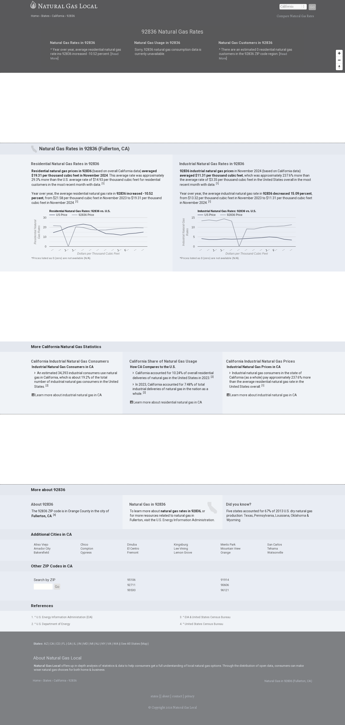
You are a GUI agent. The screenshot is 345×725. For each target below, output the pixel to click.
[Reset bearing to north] (339, 66)
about (165, 696)
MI (91, 643)
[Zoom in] (339, 53)
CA (52, 643)
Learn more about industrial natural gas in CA (68, 395)
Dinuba (132, 544)
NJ (97, 643)
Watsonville (275, 552)
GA (70, 643)
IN (79, 643)
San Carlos (274, 544)
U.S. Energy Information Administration (185, 520)
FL (63, 643)
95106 (131, 580)
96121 (225, 590)
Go (312, 7)
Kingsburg (181, 544)
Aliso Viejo (41, 544)
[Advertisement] (172, 107)
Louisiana (282, 515)
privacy (189, 696)
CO (58, 643)
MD (85, 643)
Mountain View (231, 548)
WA (115, 643)
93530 (131, 590)
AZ (46, 643)
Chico (84, 544)
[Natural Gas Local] (33, 6)
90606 (225, 585)
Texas (248, 515)
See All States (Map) (135, 643)
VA (109, 643)
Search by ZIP (44, 580)
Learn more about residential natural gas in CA (168, 402)
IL (75, 643)
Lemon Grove (183, 552)
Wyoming (233, 520)
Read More (86, 55)
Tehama (272, 548)
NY (103, 643)
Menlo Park (228, 544)
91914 (225, 580)
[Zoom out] (339, 60)
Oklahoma (298, 515)
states (154, 696)
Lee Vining (181, 548)
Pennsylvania (264, 515)
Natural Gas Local (67, 6)
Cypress (86, 552)
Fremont (132, 552)
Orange (225, 552)
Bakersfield (41, 552)
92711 (131, 585)
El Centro (133, 548)
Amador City (42, 548)
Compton (86, 548)
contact (177, 696)
